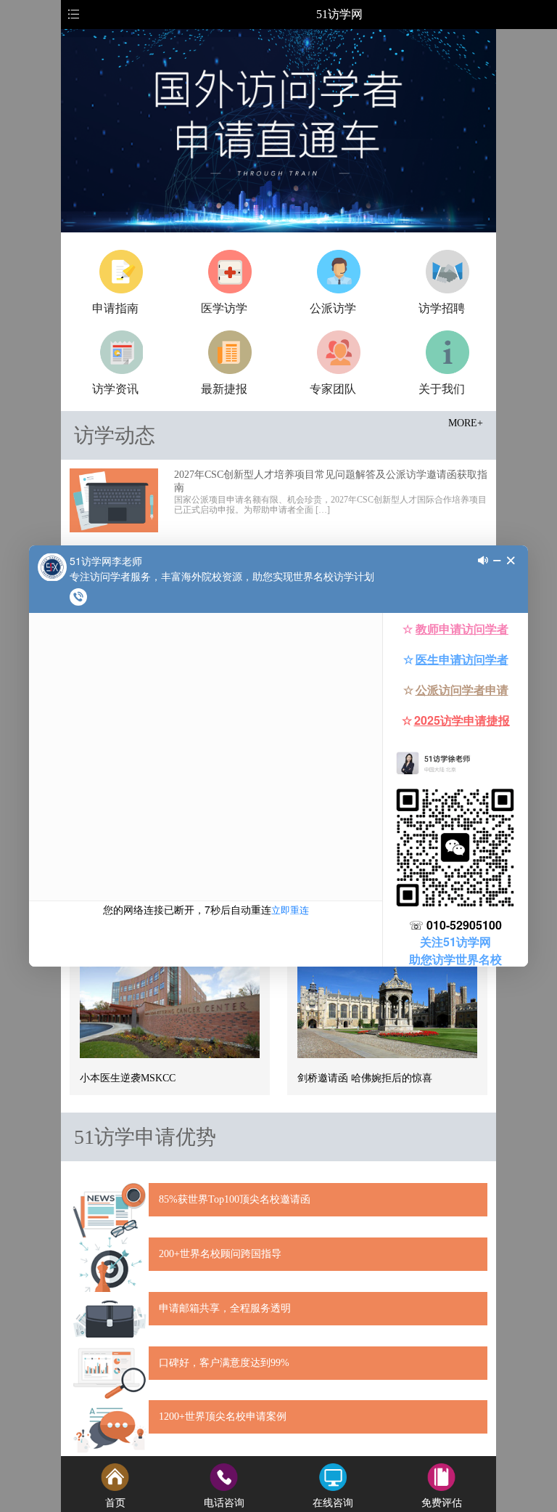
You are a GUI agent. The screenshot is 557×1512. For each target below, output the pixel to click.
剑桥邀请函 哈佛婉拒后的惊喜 (364, 1078)
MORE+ (465, 423)
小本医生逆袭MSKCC (128, 1078)
